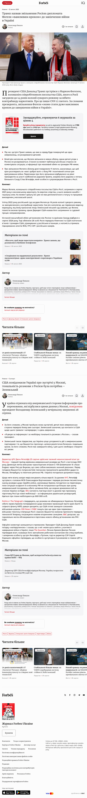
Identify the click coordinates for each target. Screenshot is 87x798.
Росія (5, 319)
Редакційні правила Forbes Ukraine (15, 760)
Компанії (5, 363)
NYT (66, 478)
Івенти (5, 749)
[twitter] (65, 695)
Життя (68, 363)
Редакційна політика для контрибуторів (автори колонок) (18, 769)
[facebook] (69, 695)
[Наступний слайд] (82, 327)
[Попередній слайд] (77, 642)
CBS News (25, 509)
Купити (33, 136)
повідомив (75, 406)
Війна (49, 634)
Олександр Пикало (15, 25)
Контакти (6, 741)
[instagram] (74, 695)
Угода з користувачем (22, 741)
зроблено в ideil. (78, 793)
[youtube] (83, 695)
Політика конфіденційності (13, 753)
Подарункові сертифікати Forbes (15, 781)
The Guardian (40, 530)
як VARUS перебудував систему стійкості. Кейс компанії (47, 355)
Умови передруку (18, 749)
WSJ (27, 491)
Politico (5, 501)
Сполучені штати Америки (30, 319)
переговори (41, 634)
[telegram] (79, 695)
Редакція (5, 764)
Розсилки (32, 749)
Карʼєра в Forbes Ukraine (11, 745)
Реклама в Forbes (23, 774)
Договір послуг (30, 745)
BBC (65, 514)
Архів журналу (8, 774)
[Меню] (83, 3)
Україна (11, 634)
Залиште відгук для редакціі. (14, 310)
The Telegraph (17, 501)
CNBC (34, 509)
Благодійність (7, 778)
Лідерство (37, 361)
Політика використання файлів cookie (17, 756)
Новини (4, 9)
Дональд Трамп (14, 319)
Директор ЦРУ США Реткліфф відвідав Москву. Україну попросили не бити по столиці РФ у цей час (34, 571)
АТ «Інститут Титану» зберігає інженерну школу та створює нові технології (17, 356)
